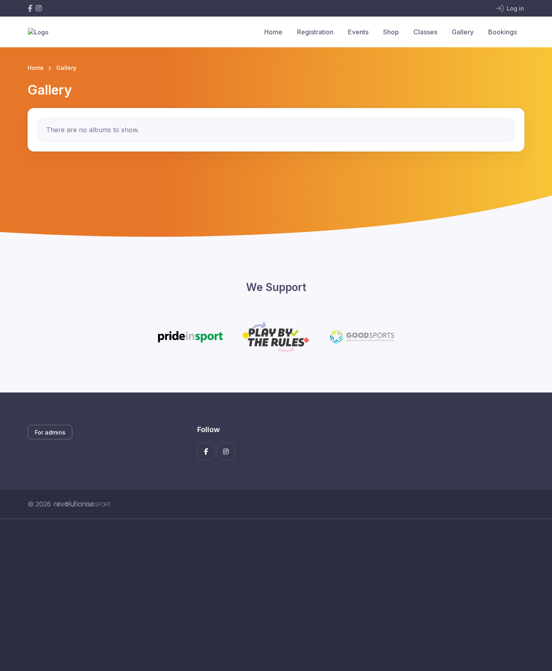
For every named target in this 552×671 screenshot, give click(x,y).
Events (358, 32)
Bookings (502, 32)
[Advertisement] (269, 595)
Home (273, 32)
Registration (315, 32)
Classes (425, 32)
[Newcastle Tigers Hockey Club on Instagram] (39, 8)
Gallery (463, 32)
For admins (50, 432)
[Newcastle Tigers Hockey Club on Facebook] (30, 8)
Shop (391, 32)
